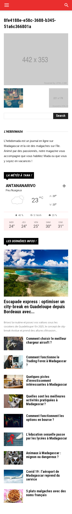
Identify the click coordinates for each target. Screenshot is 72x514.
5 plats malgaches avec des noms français (46, 493)
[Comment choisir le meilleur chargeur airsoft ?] (13, 343)
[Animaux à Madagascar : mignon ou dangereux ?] (13, 458)
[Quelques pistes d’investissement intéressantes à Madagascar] (13, 381)
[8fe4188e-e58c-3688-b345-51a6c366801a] (36, 84)
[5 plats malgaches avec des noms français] (13, 496)
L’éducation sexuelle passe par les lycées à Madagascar (46, 436)
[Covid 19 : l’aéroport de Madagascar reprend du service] (13, 476)
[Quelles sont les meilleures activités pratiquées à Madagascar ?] (13, 401)
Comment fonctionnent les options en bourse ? (45, 418)
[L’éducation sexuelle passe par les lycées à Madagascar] (13, 439)
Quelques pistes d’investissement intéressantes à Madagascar (46, 380)
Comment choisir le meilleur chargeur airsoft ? (46, 340)
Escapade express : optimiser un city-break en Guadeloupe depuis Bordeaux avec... (34, 306)
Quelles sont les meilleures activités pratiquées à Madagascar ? (45, 400)
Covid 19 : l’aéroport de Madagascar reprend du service (43, 475)
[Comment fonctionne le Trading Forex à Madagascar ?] (13, 362)
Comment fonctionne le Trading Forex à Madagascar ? (46, 361)
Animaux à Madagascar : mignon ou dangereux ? (43, 455)
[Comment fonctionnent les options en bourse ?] (13, 420)
